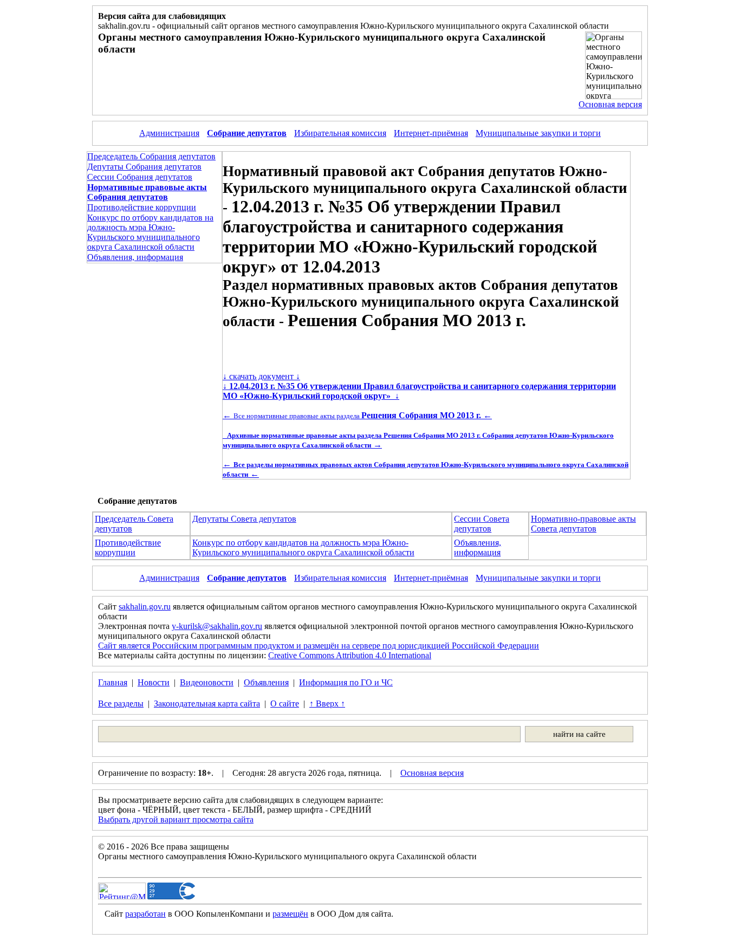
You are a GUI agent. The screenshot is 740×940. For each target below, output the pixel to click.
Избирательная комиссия (340, 133)
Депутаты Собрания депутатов (144, 166)
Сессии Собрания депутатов (139, 176)
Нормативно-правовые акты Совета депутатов (583, 523)
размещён (290, 913)
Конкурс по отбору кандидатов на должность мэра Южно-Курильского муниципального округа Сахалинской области (150, 232)
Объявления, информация (135, 257)
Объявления (266, 682)
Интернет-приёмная (431, 133)
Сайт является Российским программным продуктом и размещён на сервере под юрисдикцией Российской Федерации (318, 645)
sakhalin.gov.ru (145, 606)
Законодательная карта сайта (207, 703)
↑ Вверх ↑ (327, 703)
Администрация (169, 133)
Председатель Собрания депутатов (151, 156)
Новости (154, 682)
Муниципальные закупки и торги (538, 133)
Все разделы (121, 703)
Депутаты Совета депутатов (244, 518)
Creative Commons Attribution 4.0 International (349, 655)
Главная (112, 682)
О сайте (284, 703)
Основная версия (610, 104)
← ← (357, 415)
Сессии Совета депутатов (481, 523)
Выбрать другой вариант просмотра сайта (176, 819)
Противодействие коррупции (141, 207)
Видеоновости (206, 682)
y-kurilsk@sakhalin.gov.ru (217, 626)
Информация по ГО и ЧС (346, 682)
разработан (145, 913)
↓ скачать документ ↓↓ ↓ (419, 386)
